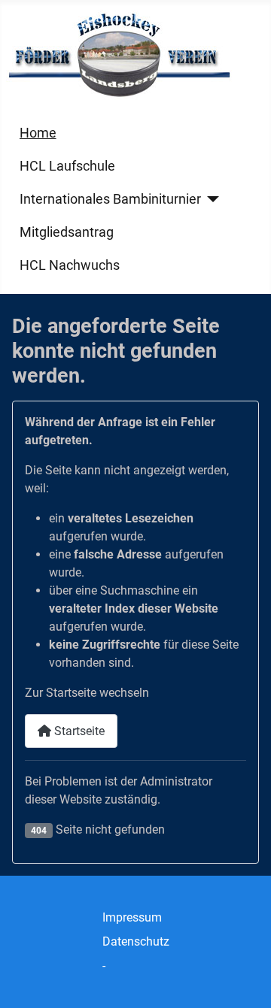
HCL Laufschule (67, 166)
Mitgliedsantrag (67, 232)
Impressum (132, 917)
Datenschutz (135, 941)
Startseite (78, 731)
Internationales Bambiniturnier (110, 199)
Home (38, 133)
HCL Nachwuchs (70, 265)
